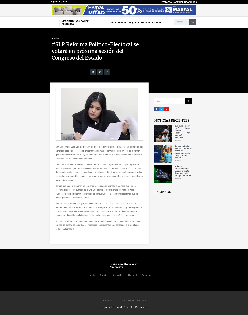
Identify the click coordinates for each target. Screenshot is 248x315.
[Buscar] (192, 22)
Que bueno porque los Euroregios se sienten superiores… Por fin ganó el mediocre (183, 132)
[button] (93, 72)
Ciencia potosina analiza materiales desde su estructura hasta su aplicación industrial (183, 152)
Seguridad (134, 22)
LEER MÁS (178, 140)
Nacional (145, 22)
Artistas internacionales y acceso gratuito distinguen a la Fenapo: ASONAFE (183, 171)
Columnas (157, 22)
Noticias (122, 22)
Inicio (113, 22)
